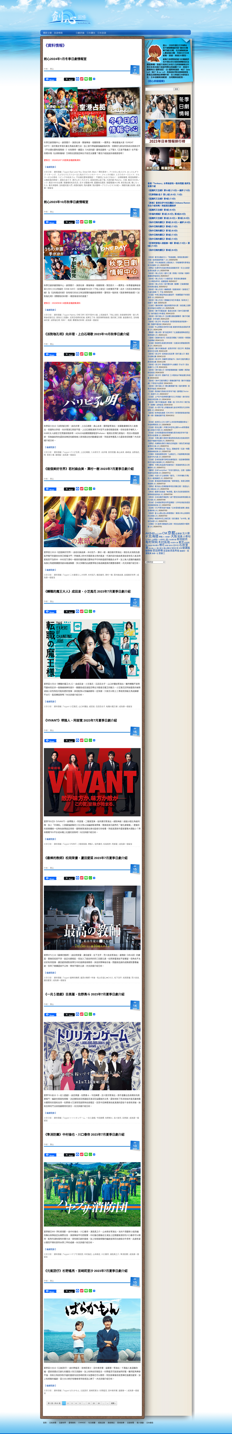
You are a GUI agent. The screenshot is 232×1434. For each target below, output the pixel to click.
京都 (171, 533)
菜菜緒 (166, 551)
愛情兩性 (72, 1423)
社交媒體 (91, 1423)
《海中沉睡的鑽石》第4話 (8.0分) (162, 250)
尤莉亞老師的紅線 (77, 317)
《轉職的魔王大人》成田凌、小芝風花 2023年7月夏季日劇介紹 (87, 591)
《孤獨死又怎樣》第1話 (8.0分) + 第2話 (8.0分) (168, 218)
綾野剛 (148, 550)
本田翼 (172, 542)
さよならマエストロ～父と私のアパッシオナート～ (79, 174)
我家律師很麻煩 (102, 317)
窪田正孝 (174, 548)
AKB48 (150, 533)
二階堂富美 (82, 844)
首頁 (45, 1423)
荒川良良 (135, 977)
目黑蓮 (125, 1117)
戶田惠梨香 (172, 539)
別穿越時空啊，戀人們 (129, 314)
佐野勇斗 (109, 1117)
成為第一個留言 (92, 320)
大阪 (174, 536)
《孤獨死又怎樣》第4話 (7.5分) (161, 199)
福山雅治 (167, 548)
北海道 (153, 536)
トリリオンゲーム (77, 1117)
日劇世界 (79, 31)
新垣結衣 (182, 539)
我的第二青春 (116, 317)
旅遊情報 (69, 31)
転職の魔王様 (111, 706)
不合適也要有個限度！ (85, 177)
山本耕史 (96, 1254)
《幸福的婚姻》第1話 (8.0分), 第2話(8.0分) (167, 214)
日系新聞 (52, 1423)
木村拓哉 (164, 542)
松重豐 (150, 545)
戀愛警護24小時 (113, 182)
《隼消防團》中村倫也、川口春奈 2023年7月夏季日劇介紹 (84, 1134)
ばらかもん (74, 1390)
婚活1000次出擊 (55, 182)
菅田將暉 (158, 550)
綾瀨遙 (186, 548)
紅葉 (180, 548)
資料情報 (57, 171)
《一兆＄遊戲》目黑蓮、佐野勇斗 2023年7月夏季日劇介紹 (84, 994)
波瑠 (166, 545)
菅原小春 (50, 454)
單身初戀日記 (49, 317)
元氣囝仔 (84, 1390)
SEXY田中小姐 (91, 314)
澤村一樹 (109, 574)
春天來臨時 (53, 185)
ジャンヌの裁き (108, 174)
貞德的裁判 (78, 185)
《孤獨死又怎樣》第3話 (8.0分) (161, 210)
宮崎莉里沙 (93, 1390)
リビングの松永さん (66, 177)
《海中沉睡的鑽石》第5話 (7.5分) (162, 235)
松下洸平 (118, 977)
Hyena (72, 314)
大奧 (125, 179)
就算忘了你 (90, 317)
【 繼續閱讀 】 (50, 167)
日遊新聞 (130, 1423)
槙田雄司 (100, 574)
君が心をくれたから (80, 179)
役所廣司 (98, 844)
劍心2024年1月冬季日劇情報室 (65, 58)
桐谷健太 (155, 545)
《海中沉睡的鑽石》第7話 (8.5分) (162, 230)
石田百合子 (100, 706)
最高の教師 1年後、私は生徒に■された (96, 977)
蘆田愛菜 (47, 980)
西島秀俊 (174, 550)
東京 (181, 542)
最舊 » (113, 1403)
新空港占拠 (125, 182)
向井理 (104, 452)
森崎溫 (128, 452)
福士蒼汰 (160, 548)
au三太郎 (158, 534)
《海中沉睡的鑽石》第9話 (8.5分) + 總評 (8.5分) (169, 222)
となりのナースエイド (125, 174)
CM (164, 533)
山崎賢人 (155, 540)
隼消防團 (124, 1254)
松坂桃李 (107, 844)
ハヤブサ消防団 (76, 1254)
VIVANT (73, 844)
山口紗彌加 (83, 706)
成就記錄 (101, 1423)
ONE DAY (80, 314)
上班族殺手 (103, 314)
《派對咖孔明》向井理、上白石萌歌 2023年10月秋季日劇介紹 (86, 334)
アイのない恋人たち (117, 171)
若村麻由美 (118, 574)
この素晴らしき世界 (78, 574)
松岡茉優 (126, 977)
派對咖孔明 (55, 320)
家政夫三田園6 (62, 317)
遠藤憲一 (122, 1390)
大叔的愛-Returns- (114, 179)
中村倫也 (88, 1254)
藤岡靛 (58, 454)
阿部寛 (114, 844)
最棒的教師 (74, 977)
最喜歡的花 (127, 317)
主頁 (47, 31)
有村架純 (151, 542)
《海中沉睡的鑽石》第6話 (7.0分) (162, 239)
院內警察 (87, 185)
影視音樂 (120, 1423)
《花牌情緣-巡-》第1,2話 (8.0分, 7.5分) (165, 194)
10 (89, 1403)
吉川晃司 (117, 1117)
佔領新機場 (122, 177)
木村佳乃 (91, 574)
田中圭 (176, 545)
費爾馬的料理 (78, 320)
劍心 (52, 68)
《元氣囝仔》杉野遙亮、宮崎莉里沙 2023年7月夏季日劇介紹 (86, 1270)
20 (94, 1403)
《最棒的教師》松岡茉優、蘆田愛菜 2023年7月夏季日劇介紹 (86, 858)
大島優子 (167, 537)
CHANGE (82, 1423)
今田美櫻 (100, 1117)
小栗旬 (187, 536)
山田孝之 (162, 540)
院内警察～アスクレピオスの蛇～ (107, 185)
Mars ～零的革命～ (100, 171)
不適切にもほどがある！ (106, 177)
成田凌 (92, 706)
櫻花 (162, 545)
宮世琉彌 (112, 452)
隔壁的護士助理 (128, 185)
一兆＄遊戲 (90, 1117)
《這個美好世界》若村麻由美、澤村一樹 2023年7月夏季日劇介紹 (89, 468)
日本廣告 (90, 31)
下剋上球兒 (114, 314)
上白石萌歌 (85, 452)
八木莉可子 (95, 452)
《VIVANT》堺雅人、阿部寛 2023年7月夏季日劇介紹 (80, 720)
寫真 (179, 536)
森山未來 (120, 452)
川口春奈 (105, 1254)
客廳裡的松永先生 (71, 182)
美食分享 (112, 31)
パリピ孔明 (74, 452)
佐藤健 (179, 534)
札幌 (176, 542)
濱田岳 (170, 545)
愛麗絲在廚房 (99, 182)
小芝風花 (73, 706)
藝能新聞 (58, 31)
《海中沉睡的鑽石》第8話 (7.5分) (162, 226)
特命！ (64, 320)
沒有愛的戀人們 (65, 185)
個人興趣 (140, 1423)
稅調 (70, 320)
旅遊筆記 (111, 1423)
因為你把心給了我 (97, 179)
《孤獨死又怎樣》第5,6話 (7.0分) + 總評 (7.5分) (169, 190)
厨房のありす (65, 179)
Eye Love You (76, 171)
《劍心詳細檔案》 (156, 81)
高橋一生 (155, 553)
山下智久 (148, 539)
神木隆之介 (152, 548)
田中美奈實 (112, 1390)
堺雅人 (91, 844)
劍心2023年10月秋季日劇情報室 (66, 202)
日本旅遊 (101, 31)
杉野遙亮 (103, 1390)
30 (99, 1403)
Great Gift (87, 171)
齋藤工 (162, 553)
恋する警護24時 (86, 182)
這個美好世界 (129, 574)
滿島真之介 (114, 1254)
